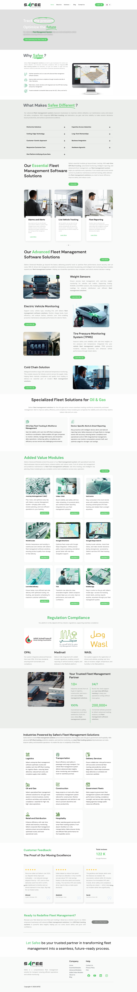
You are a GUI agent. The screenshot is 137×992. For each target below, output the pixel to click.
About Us (59, 4)
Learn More (63, 235)
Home (52, 4)
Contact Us (81, 4)
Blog (74, 4)
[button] (25, 886)
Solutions (66, 4)
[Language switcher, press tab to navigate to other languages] (108, 5)
